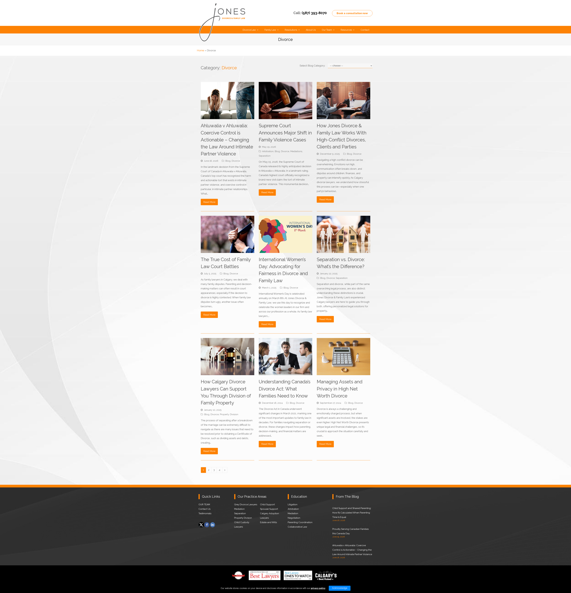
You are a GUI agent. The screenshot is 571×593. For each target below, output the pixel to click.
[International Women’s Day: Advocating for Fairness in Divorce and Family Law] (285, 250)
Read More (209, 202)
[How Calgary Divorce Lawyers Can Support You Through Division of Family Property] (227, 372)
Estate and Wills (268, 522)
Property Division (229, 414)
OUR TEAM (204, 504)
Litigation (292, 504)
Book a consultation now (352, 13)
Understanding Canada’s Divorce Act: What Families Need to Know (284, 388)
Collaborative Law (297, 526)
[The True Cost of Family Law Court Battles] (227, 250)
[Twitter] (201, 524)
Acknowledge (339, 588)
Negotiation (294, 518)
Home (200, 50)
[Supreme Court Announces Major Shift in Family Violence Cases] (285, 116)
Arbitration (268, 151)
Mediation (239, 509)
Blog (227, 160)
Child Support (267, 504)
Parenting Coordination (300, 522)
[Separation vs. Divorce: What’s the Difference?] (343, 250)
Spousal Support (269, 509)
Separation (264, 155)
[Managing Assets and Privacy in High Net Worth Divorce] (343, 372)
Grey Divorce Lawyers (245, 504)
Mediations (296, 151)
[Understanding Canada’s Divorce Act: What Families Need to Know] (285, 372)
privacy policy (318, 588)
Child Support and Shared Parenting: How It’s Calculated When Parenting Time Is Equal (351, 513)
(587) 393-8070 (314, 13)
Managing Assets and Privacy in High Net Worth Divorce (339, 388)
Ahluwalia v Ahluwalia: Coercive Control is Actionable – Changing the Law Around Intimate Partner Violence (227, 139)
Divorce (236, 160)
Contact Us (204, 509)
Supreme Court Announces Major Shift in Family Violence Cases (285, 132)
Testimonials (205, 513)
